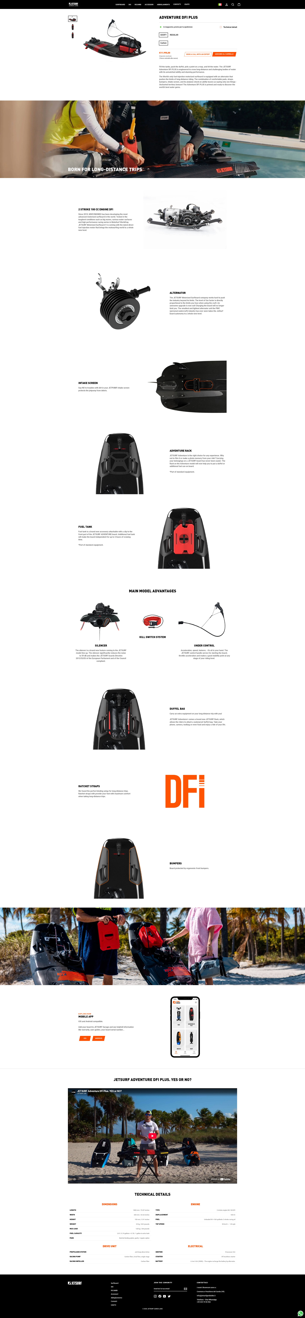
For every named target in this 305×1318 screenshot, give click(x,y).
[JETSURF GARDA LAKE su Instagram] (155, 1296)
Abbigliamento (163, 4)
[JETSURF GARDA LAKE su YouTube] (164, 1296)
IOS (85, 1038)
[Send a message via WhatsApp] (300, 1313)
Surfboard (120, 4)
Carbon (163, 43)
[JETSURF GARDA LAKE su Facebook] (159, 1296)
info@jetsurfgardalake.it (206, 1296)
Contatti (177, 4)
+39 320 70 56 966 (204, 1302)
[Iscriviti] (185, 1288)
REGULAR (174, 35)
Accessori (149, 4)
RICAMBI (138, 4)
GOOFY (163, 35)
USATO (186, 4)
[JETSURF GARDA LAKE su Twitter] (169, 1296)
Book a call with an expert (198, 54)
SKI (130, 4)
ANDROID (98, 1038)
